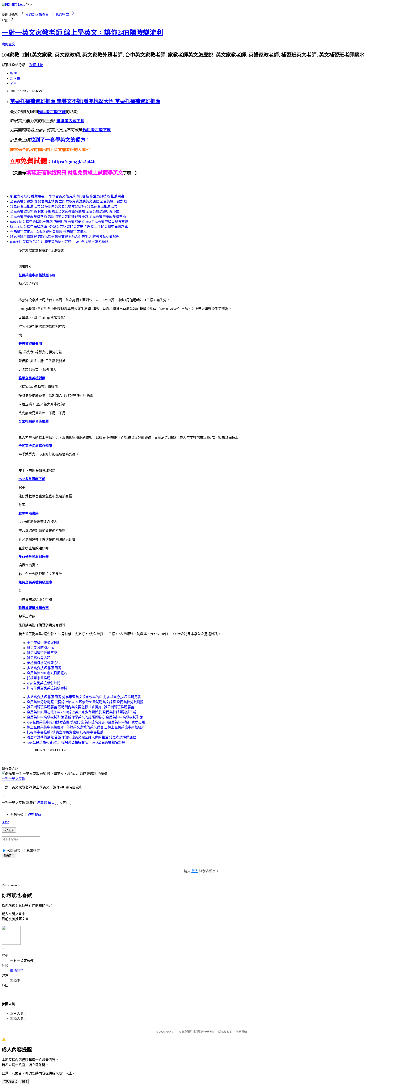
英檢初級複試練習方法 (43, 663)
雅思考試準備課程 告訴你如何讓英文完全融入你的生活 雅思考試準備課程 (64, 236)
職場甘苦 (36, 65)
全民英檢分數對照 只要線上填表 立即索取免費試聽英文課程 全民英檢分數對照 (68, 201)
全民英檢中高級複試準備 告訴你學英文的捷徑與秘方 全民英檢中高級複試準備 (68, 216)
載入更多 (8, 830)
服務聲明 (241, 1031)
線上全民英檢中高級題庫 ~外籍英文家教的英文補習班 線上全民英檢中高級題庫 (69, 226)
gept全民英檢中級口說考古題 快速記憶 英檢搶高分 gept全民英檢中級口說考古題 (69, 221)
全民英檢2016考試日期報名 (47, 673)
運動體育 (34, 814)
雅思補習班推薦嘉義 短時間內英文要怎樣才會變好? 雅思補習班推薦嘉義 (63, 206)
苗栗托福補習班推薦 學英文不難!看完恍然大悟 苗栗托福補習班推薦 (85, 101)
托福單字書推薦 (38, 678)
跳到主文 (8, 44)
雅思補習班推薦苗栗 (42, 653)
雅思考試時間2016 (40, 648)
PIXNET (170, 1031)
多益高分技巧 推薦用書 (44, 668)
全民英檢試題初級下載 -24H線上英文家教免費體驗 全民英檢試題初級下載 (64, 211)
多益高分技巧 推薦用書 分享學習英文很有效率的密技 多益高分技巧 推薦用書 (67, 196)
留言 (51, 803)
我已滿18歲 (10, 1081)
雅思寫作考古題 (38, 658)
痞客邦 (42, 803)
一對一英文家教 (13, 779)
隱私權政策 (225, 1031)
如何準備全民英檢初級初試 (47, 688)
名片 (13, 83)
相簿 (13, 73)
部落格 (15, 78)
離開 (24, 1081)
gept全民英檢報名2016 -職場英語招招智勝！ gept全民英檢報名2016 (59, 241)
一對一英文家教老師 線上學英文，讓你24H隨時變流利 (82, 32)
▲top (5, 822)
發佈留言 (8, 855)
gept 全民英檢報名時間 (43, 683)
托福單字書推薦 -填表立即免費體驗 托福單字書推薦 (48, 231)
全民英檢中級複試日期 (43, 643)
